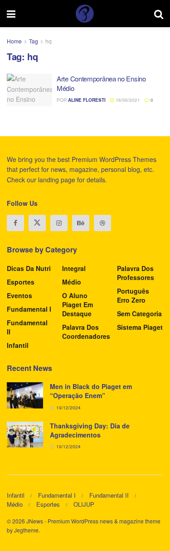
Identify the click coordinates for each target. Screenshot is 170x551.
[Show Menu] (11, 13)
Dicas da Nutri (29, 268)
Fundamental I (29, 309)
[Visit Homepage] (85, 14)
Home (14, 41)
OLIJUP (83, 504)
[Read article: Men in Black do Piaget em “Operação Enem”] (25, 395)
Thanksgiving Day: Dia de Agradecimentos (90, 430)
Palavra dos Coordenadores (86, 332)
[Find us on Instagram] (59, 223)
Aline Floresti (87, 100)
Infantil (18, 345)
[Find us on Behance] (80, 223)
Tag (33, 41)
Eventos (19, 295)
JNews (34, 521)
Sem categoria (139, 313)
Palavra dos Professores (135, 273)
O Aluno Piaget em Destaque (77, 304)
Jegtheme (26, 530)
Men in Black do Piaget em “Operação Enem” (91, 391)
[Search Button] (158, 13)
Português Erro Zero (133, 295)
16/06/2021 (127, 100)
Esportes (20, 281)
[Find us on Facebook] (15, 223)
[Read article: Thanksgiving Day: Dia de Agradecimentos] (25, 434)
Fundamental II (27, 327)
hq (48, 41)
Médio (71, 281)
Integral (74, 268)
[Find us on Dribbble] (102, 223)
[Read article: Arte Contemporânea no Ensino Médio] (29, 90)
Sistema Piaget (140, 327)
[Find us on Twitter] (37, 223)
